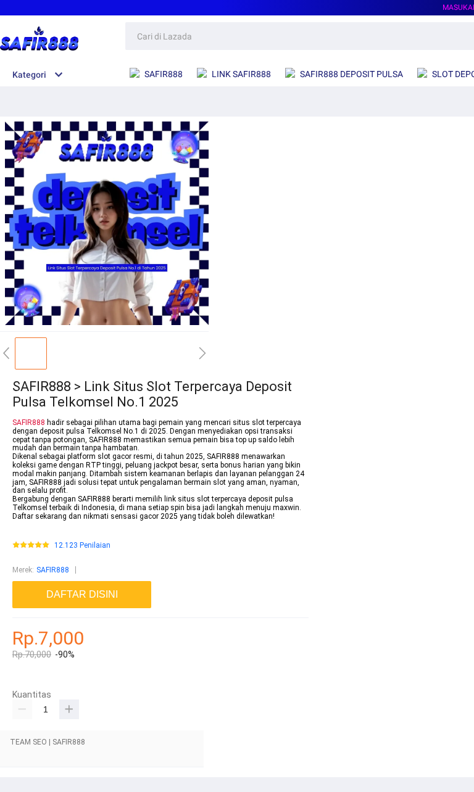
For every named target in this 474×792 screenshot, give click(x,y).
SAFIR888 (28, 422)
